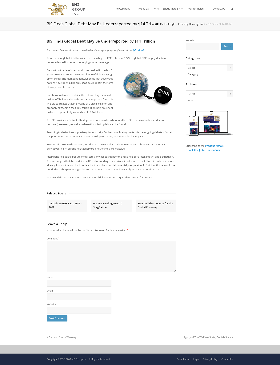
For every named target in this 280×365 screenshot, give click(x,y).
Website (51, 304)
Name (50, 277)
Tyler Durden (139, 50)
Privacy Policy (210, 359)
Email (50, 290)
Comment (53, 238)
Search (190, 40)
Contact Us (227, 359)
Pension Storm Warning (62, 337)
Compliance (183, 359)
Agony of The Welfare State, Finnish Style (207, 337)
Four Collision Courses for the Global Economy (155, 205)
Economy (183, 24)
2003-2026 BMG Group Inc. (72, 359)
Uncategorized (197, 24)
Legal (196, 359)
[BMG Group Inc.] (67, 8)
